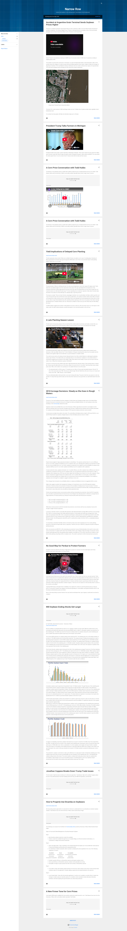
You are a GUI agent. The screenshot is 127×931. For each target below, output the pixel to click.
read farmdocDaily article (51, 255)
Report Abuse (4, 48)
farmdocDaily (56, 403)
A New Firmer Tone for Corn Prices (61, 891)
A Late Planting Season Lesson (60, 320)
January (4, 38)
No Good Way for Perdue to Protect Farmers (66, 546)
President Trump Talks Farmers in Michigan (66, 126)
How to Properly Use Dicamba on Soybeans (65, 802)
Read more (97, 118)
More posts (73, 920)
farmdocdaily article (70, 826)
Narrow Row (73, 9)
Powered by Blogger (73, 925)
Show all (97, 16)
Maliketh (75, 927)
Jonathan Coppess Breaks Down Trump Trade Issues (69, 771)
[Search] (101, 4)
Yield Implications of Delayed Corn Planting (65, 251)
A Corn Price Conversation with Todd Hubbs (65, 168)
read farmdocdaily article (51, 625)
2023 (2, 36)
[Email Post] (47, 118)
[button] (99, 22)
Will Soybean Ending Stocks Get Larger (63, 607)
